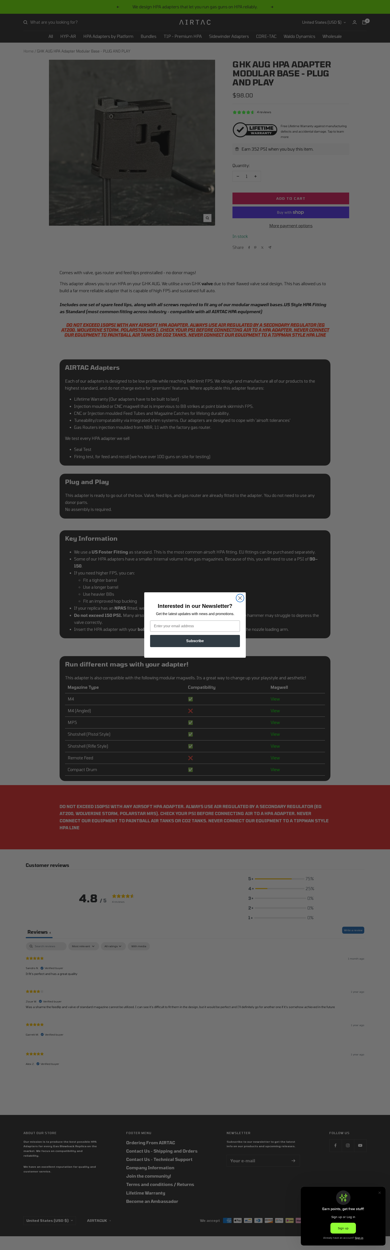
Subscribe (195, 641)
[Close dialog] (240, 598)
